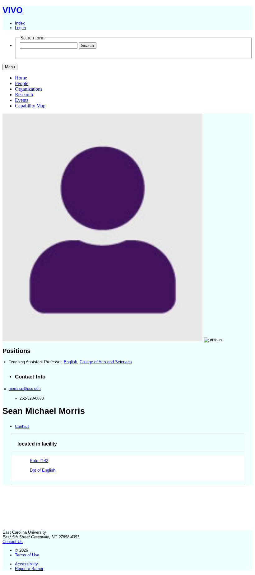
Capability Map (30, 105)
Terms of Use (27, 555)
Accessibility (26, 564)
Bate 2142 (39, 460)
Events (21, 100)
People (21, 83)
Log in (20, 27)
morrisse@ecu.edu (25, 389)
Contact (22, 426)
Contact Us (12, 541)
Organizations (28, 89)
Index (20, 23)
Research (24, 94)
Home (21, 77)
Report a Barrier (29, 568)
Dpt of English (42, 470)
